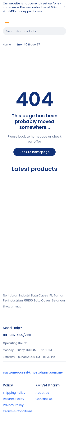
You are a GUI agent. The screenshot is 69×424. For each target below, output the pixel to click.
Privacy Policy (13, 405)
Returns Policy (13, 399)
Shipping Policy (14, 392)
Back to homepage (34, 152)
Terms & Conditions (17, 411)
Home (7, 44)
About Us (42, 392)
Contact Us (44, 399)
